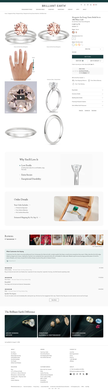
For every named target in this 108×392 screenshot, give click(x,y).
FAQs (41, 371)
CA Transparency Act (75, 386)
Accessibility (43, 380)
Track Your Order (44, 352)
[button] (87, 90)
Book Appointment (74, 353)
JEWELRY (70, 9)
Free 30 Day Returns (45, 353)
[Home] (54, 6)
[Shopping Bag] (90, 5)
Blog (12, 369)
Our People (13, 361)
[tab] (87, 94)
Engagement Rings (11, 13)
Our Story (13, 352)
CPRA (82, 386)
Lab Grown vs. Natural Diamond (18, 373)
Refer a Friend (43, 378)
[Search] (81, 5)
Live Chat (72, 352)
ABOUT (84, 9)
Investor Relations (15, 380)
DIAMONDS (51, 9)
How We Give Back (15, 359)
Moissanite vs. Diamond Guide (18, 374)
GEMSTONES (61, 9)
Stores (71, 355)
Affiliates (72, 361)
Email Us (72, 357)
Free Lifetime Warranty (22, 210)
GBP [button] (55, 388)
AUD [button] (49, 388)
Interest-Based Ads (45, 386)
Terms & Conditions (28, 386)
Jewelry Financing (44, 373)
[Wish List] (87, 5)
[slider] (33, 67)
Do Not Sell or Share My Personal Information (59, 386)
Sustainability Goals (15, 357)
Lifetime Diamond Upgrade (46, 374)
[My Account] (84, 5)
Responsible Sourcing (16, 355)
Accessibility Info (44, 382)
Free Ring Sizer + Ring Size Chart (18, 376)
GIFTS (77, 9)
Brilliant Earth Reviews (16, 362)
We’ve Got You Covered (45, 369)
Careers (13, 378)
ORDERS (42, 349)
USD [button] (58, 388)
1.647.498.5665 (73, 359)
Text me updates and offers (78, 369)
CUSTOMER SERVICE (45, 366)
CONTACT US (73, 349)
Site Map (87, 386)
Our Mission (14, 353)
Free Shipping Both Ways (46, 355)
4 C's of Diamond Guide (16, 371)
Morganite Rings (19, 13)
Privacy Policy (36, 386)
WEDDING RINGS (40, 9)
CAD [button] (52, 388)
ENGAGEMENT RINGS (27, 9)
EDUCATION (14, 366)
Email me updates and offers (78, 371)
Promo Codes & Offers (45, 376)
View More (54, 300)
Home (6, 13)
